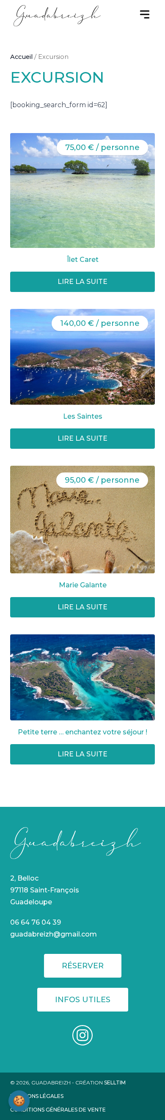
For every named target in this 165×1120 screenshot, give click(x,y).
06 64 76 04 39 (35, 922)
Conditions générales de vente (58, 1109)
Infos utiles (82, 999)
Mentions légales (36, 1096)
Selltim (115, 1082)
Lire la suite (82, 282)
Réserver (83, 965)
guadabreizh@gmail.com (53, 934)
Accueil (21, 57)
